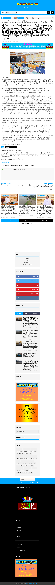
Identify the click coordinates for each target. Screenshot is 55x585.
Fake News (27, 456)
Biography (26, 448)
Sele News (27, 467)
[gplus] (21, 482)
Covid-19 (19, 533)
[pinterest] (24, 482)
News (14, 20)
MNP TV (19, 463)
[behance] (33, 482)
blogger (10, 220)
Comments (35, 313)
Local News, (12, 41)
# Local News (8, 147)
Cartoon (20, 451)
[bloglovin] (26, 482)
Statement (25, 470)
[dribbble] (28, 482)
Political (20, 467)
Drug (31, 451)
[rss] (30, 482)
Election (19, 456)
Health (34, 456)
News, (17, 41)
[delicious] (37, 482)
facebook (44, 220)
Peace (26, 465)
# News (14, 147)
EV (35, 451)
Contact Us (27, 262)
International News (23, 458)
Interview (34, 458)
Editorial (19, 536)
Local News (14, 17)
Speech (34, 467)
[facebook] (17, 482)
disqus (27, 220)
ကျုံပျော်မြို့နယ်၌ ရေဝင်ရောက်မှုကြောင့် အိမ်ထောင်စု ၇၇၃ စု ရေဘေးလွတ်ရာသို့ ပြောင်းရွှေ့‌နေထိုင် (30, 355)
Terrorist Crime (22, 472)
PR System (20, 465)
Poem (31, 465)
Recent (19, 313)
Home (3, 20)
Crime (26, 451)
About (27, 260)
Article (19, 448)
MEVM (31, 460)
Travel (31, 472)
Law (18, 460)
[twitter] (19, 482)
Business (34, 448)
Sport (19, 470)
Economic (20, 453)
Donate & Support (27, 264)
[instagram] (35, 482)
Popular (27, 313)
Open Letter (31, 463)
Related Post (5, 192)
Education (28, 453)
